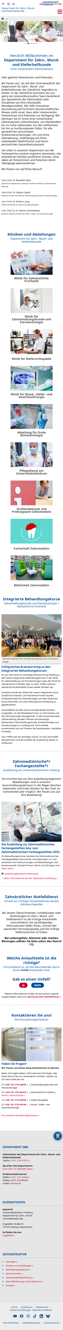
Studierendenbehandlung (19, 1277)
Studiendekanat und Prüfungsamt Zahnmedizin (31, 510)
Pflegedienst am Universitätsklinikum (31, 472)
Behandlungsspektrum (17, 1269)
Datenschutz (43, 1307)
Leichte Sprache (52, 1322)
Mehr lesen (7, 868)
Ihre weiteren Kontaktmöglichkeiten (19, 1115)
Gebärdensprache (32, 1322)
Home (15, 1307)
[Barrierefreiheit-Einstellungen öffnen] (58, 1136)
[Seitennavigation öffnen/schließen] (60, 11)
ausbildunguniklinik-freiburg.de (21, 873)
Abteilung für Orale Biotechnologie (31, 434)
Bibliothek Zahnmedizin (31, 585)
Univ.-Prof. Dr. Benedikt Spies (17, 1168)
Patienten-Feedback (42, 1309)
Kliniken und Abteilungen (18, 1265)
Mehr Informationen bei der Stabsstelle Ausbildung (30, 878)
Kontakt (10, 1285)
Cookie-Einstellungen (20, 1309)
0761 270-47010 (19, 1160)
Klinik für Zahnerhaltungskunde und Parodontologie (31, 319)
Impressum (27, 1307)
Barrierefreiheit (12, 1322)
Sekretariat (15, 1183)
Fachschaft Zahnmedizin (31, 548)
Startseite (10, 1261)
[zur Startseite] (51, 5)
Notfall (2, 3)
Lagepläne (8, 1235)
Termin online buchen (12, 1095)
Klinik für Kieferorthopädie (31, 358)
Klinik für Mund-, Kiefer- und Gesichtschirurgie (31, 395)
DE (13, 3)
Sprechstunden (13, 1273)
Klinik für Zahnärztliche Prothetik (31, 279)
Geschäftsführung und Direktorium (23, 1281)
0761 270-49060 (19, 1177)
